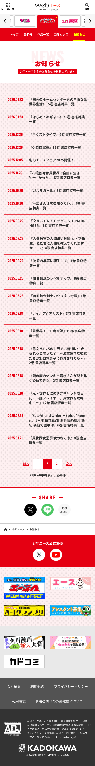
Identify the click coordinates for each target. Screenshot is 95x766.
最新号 (28, 34)
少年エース (18, 529)
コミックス (61, 34)
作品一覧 (43, 34)
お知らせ (79, 34)
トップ (14, 34)
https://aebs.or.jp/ (65, 737)
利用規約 (37, 686)
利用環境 (19, 701)
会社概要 (14, 686)
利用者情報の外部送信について (59, 701)
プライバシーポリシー (71, 686)
